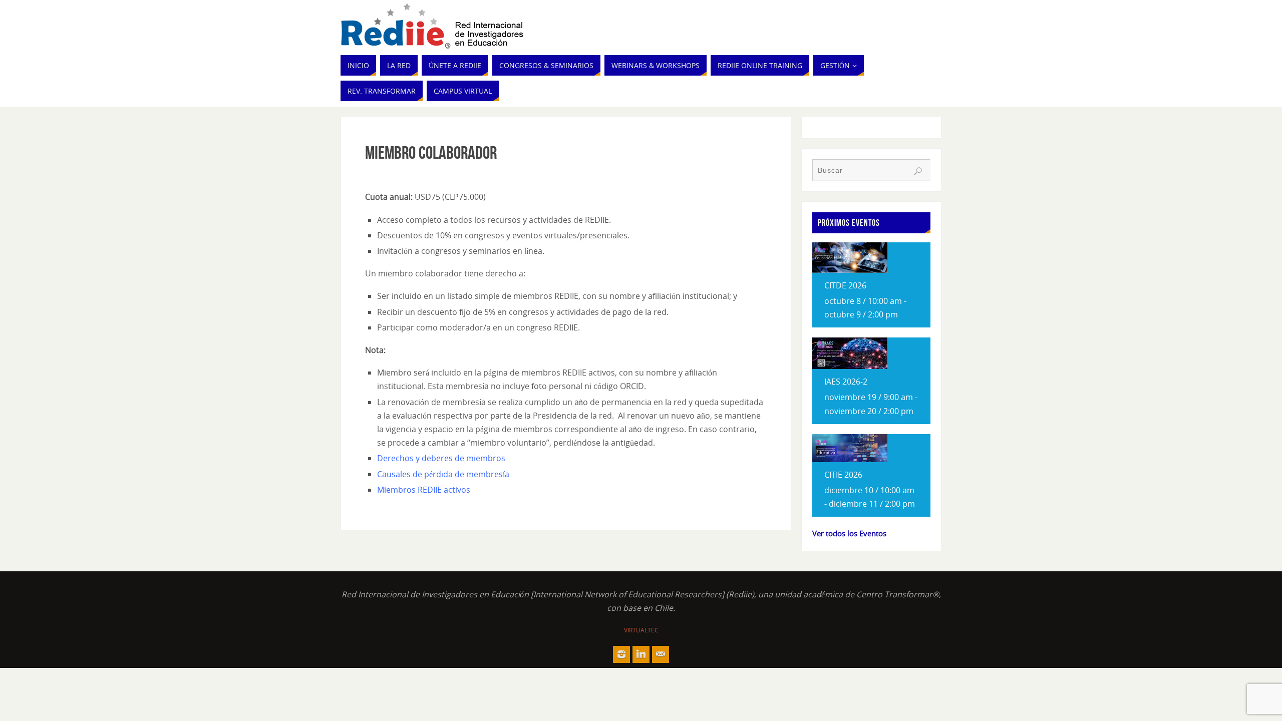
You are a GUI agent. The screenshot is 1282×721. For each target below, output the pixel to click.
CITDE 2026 (845, 285)
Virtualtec (641, 630)
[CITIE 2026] (849, 459)
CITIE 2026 (843, 474)
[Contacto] (660, 654)
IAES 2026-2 (845, 381)
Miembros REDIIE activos (423, 489)
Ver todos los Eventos (849, 533)
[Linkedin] (641, 654)
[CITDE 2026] (849, 269)
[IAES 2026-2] (849, 366)
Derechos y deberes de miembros (441, 458)
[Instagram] (621, 654)
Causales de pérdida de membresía (443, 474)
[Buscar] (918, 171)
